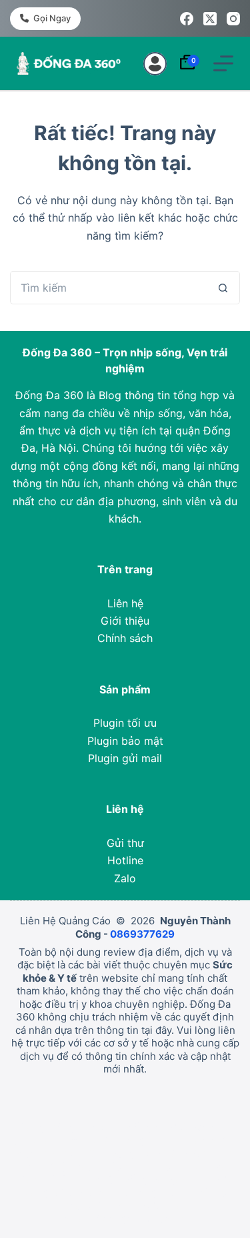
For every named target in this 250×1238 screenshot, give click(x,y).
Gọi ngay (52, 18)
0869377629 (142, 934)
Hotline (125, 860)
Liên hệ (125, 603)
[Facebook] (186, 18)
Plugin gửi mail (125, 758)
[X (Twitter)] (210, 18)
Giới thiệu (125, 620)
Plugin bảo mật (125, 740)
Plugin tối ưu (125, 722)
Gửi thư (125, 843)
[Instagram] (233, 18)
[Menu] (223, 63)
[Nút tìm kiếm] (223, 287)
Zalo (125, 878)
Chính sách (125, 638)
